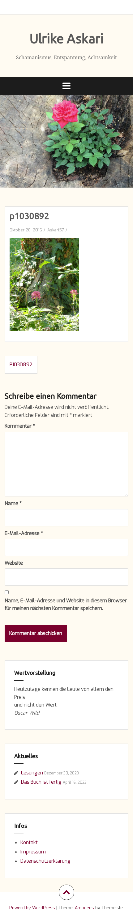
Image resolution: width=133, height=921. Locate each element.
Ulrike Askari (67, 38)
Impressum (33, 851)
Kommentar (20, 426)
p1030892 (21, 364)
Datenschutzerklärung (45, 861)
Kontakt (29, 842)
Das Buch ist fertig (41, 782)
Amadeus (84, 908)
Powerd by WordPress (32, 908)
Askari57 (55, 230)
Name (13, 503)
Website (14, 563)
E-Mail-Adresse (24, 533)
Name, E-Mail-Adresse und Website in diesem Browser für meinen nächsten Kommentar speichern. (66, 604)
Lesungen (32, 773)
